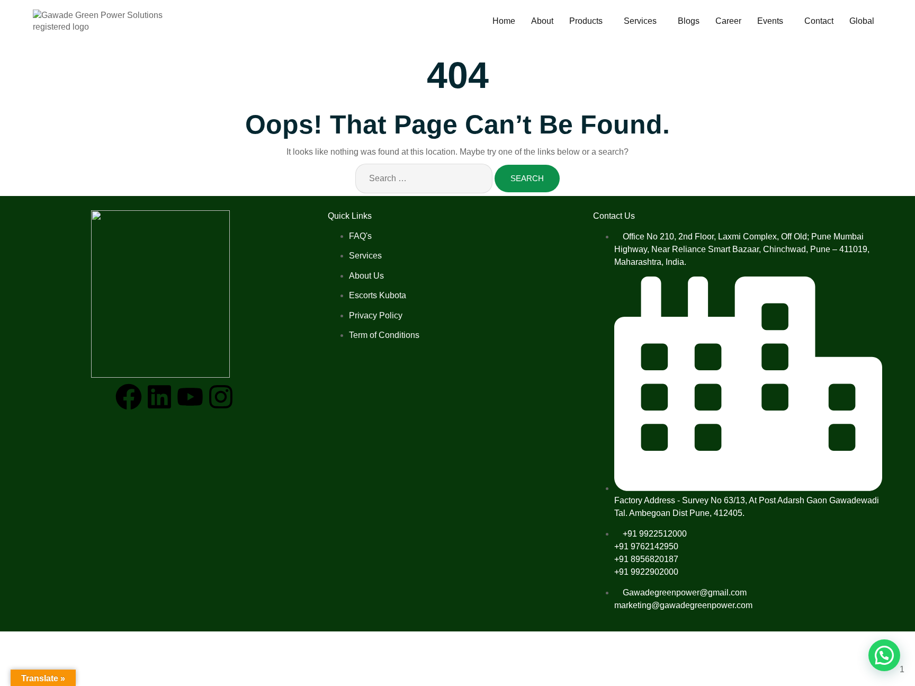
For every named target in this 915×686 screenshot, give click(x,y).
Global (861, 20)
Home (503, 20)
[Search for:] (423, 178)
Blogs (688, 20)
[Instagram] (221, 397)
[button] (588, 21)
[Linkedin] (159, 397)
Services (640, 20)
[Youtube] (190, 397)
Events (770, 20)
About (542, 20)
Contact (818, 20)
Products (586, 20)
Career (728, 20)
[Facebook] (128, 397)
